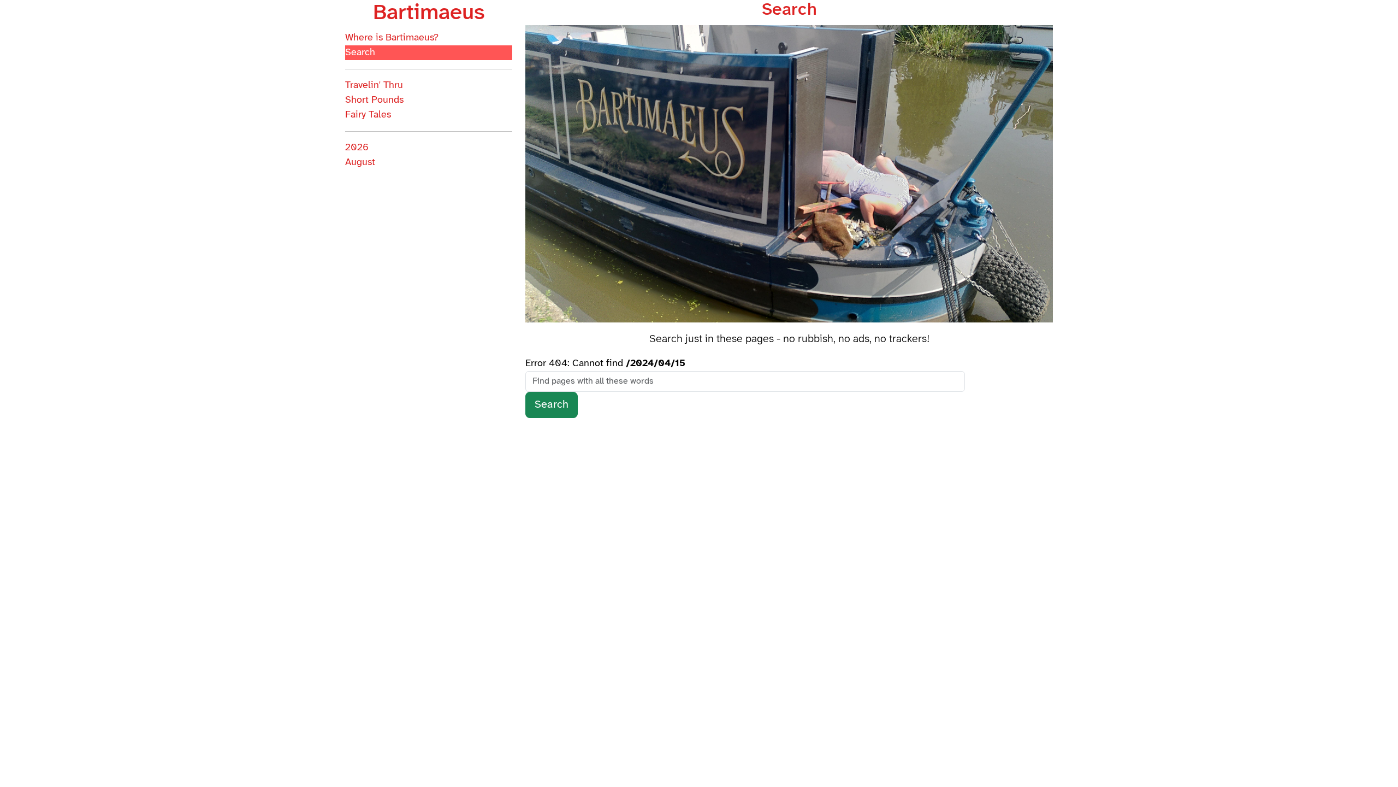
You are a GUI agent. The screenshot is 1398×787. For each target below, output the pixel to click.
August (360, 162)
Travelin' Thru (374, 85)
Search (360, 53)
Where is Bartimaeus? (392, 38)
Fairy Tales (368, 115)
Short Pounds (374, 100)
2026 (357, 148)
